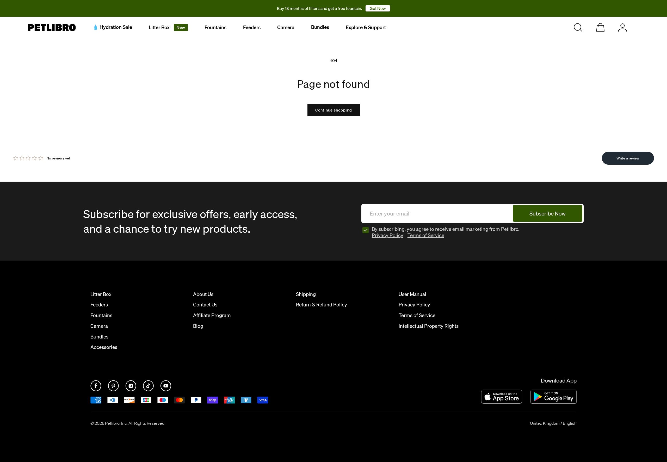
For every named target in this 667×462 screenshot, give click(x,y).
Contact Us (205, 304)
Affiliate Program (212, 315)
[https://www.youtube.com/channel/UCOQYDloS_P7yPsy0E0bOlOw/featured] (165, 390)
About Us (203, 294)
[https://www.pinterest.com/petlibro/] (114, 390)
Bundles (99, 336)
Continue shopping (333, 110)
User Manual (412, 294)
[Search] (578, 27)
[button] (168, 27)
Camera (285, 27)
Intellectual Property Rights (429, 326)
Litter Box (167, 27)
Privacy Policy (387, 235)
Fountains (215, 27)
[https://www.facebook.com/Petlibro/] (96, 390)
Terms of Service (425, 235)
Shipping (306, 294)
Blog (198, 326)
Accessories (103, 347)
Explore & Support (366, 27)
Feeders (252, 27)
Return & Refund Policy (321, 304)
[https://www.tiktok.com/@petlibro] (149, 390)
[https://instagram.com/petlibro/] (131, 390)
